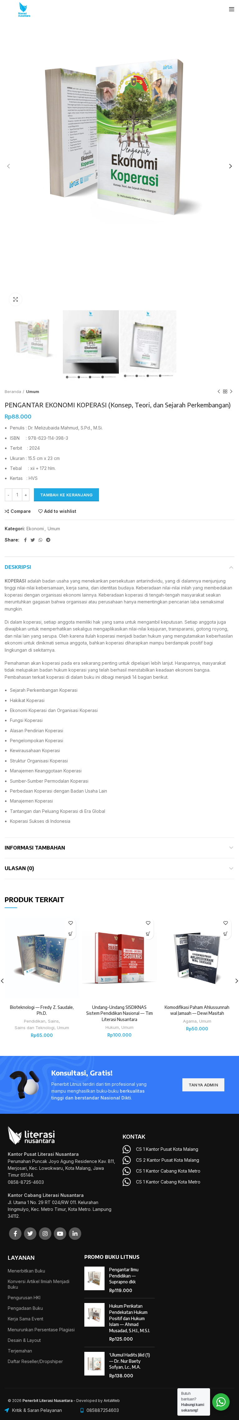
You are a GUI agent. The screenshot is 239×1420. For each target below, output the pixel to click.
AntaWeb (112, 1400)
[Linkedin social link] (75, 1233)
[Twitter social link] (33, 540)
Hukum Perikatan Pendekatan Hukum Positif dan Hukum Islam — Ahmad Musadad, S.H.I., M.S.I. (129, 1318)
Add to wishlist (60, 511)
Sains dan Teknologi (34, 1027)
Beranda (13, 391)
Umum (32, 391)
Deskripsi (18, 567)
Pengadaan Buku (25, 1308)
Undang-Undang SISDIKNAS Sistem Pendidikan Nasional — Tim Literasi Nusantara (119, 1013)
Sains (53, 1021)
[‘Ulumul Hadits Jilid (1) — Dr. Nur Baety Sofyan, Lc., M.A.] (94, 1365)
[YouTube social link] (60, 1233)
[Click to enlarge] (15, 299)
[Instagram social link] (45, 1233)
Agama (190, 1021)
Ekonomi (35, 528)
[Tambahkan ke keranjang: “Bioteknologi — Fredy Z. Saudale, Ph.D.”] (70, 934)
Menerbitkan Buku (26, 1270)
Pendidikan (34, 1021)
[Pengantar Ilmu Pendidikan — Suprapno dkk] (94, 1280)
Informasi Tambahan (35, 848)
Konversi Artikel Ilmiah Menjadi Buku (38, 1284)
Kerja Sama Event (25, 1318)
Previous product (219, 391)
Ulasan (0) (19, 868)
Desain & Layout (24, 1340)
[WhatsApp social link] (40, 540)
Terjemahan (20, 1350)
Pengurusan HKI (24, 1297)
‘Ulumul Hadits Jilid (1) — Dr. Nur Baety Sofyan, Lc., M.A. (129, 1361)
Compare (21, 511)
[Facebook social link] (25, 540)
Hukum (112, 1027)
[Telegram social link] (48, 540)
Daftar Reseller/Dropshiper (35, 1361)
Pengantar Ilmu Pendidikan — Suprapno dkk (123, 1275)
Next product (231, 391)
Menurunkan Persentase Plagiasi (41, 1329)
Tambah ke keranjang (66, 494)
